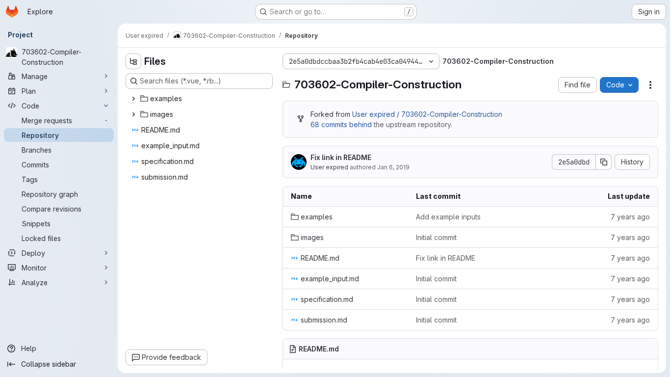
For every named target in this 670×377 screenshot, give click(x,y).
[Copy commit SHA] (604, 162)
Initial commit (436, 237)
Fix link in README (340, 157)
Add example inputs (448, 217)
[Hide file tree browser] (133, 61)
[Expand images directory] (133, 114)
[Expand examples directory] (133, 99)
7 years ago (630, 217)
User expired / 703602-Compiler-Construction (427, 114)
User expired (329, 167)
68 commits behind (341, 124)
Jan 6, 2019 (393, 167)
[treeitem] (200, 99)
